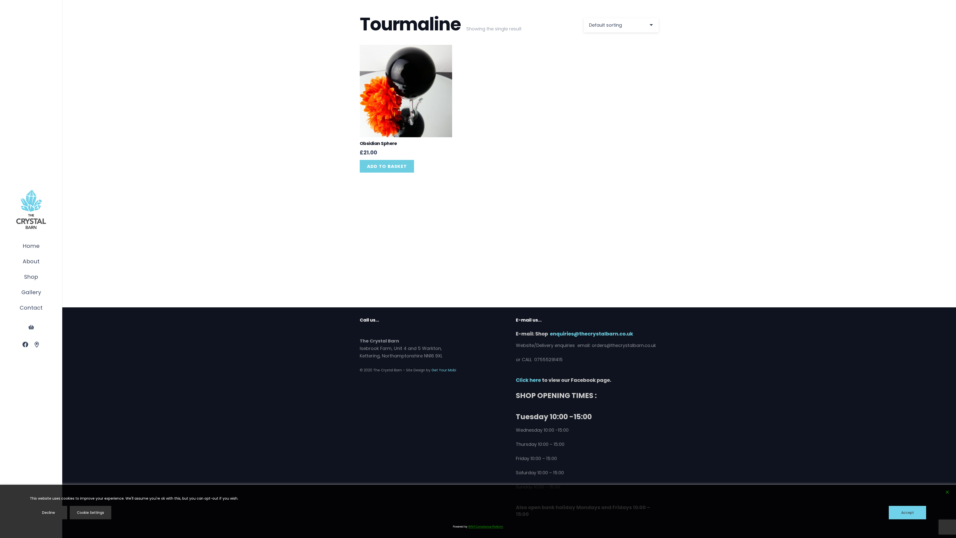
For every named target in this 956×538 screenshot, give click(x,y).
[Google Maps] (37, 345)
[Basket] (31, 327)
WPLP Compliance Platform (485, 527)
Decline (48, 512)
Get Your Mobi (443, 370)
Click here (528, 380)
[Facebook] (25, 345)
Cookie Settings (90, 512)
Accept (907, 512)
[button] (40, 277)
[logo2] (31, 209)
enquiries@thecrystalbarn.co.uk (591, 333)
